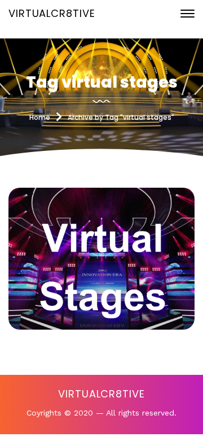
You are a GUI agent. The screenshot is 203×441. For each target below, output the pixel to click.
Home (39, 117)
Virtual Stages (101, 264)
